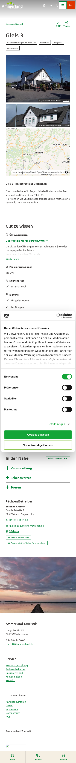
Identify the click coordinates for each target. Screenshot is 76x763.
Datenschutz (13, 712)
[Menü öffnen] (63, 5)
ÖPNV (9, 705)
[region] (38, 152)
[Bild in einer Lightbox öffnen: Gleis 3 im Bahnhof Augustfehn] (38, 115)
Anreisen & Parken (16, 701)
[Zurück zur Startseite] (12, 5)
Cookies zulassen (38, 434)
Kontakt (10, 680)
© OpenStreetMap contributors (49, 172)
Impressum (12, 709)
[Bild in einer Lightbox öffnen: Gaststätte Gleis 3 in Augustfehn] (38, 78)
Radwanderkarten (15, 669)
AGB (8, 716)
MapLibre (17, 172)
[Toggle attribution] (66, 172)
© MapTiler (28, 172)
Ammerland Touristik (14, 24)
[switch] (67, 387)
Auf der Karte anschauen (58, 458)
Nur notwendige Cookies (38, 445)
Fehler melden (14, 676)
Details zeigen (56, 423)
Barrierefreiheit (14, 672)
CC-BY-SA (66, 101)
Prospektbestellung (17, 665)
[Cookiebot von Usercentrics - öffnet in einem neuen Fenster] (56, 315)
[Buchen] (71, 5)
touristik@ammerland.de (19, 643)
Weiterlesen (12, 258)
